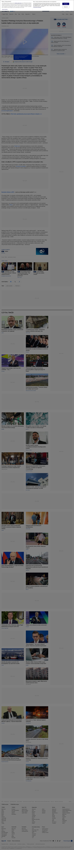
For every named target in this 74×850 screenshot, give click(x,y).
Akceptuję (65, 3)
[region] (37, 5)
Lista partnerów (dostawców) (37, 7)
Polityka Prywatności (5, 9)
